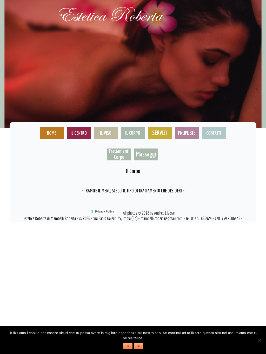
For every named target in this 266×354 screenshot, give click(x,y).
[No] (259, 340)
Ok (128, 346)
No (138, 346)
